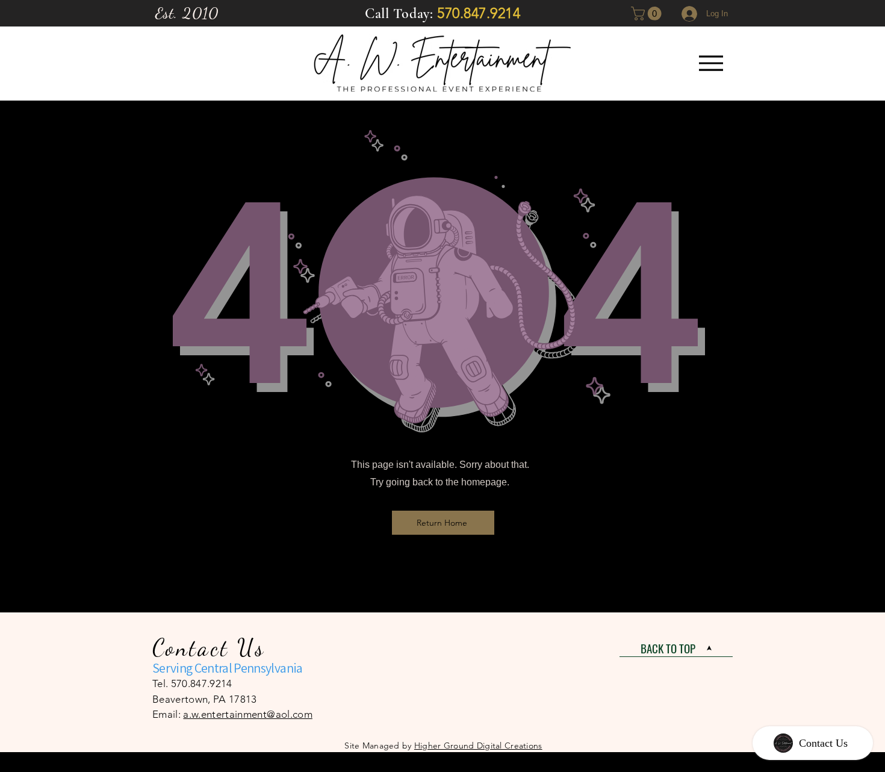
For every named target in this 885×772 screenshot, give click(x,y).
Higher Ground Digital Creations (478, 745)
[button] (648, 13)
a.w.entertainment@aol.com (247, 714)
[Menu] (711, 63)
